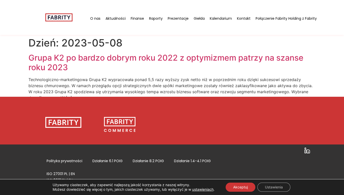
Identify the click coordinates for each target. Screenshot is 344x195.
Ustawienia (274, 187)
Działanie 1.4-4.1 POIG (192, 160)
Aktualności (116, 18)
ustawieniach (203, 189)
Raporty (156, 18)
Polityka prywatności (64, 160)
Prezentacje (178, 18)
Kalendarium (221, 18)
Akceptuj (240, 187)
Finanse (137, 18)
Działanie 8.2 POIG (148, 160)
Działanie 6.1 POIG (107, 160)
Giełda (199, 18)
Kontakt (244, 18)
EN (73, 173)
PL (66, 173)
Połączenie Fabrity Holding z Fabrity (286, 18)
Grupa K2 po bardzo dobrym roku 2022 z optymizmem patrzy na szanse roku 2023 (165, 62)
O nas (95, 18)
